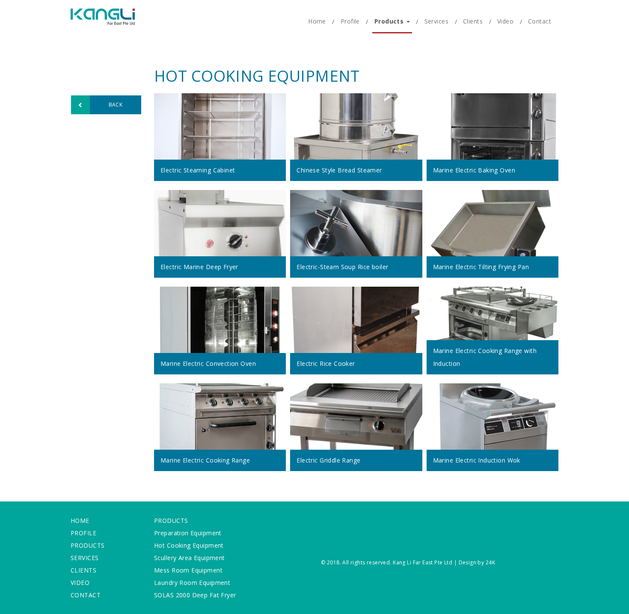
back (116, 104)
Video (505, 21)
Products (390, 21)
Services (436, 21)
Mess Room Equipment (188, 570)
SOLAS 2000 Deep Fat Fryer (195, 595)
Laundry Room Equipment (192, 582)
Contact (539, 21)
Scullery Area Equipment (189, 558)
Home (317, 21)
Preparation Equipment (188, 533)
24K (490, 562)
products (171, 520)
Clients (473, 21)
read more (210, 137)
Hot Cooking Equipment (189, 545)
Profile (350, 21)
